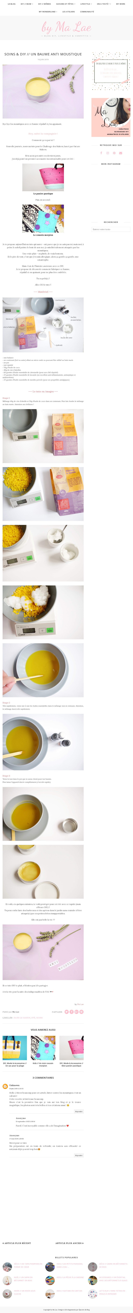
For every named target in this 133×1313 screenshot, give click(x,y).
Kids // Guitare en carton (69, 1291)
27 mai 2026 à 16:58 (16, 1139)
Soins (39, 1018)
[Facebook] (71, 1012)
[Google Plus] (76, 1012)
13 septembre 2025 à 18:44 (25, 1121)
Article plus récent (18, 1243)
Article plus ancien (68, 1243)
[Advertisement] (43, 1220)
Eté (33, 1018)
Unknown (14, 1085)
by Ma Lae (66, 26)
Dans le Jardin (22, 1018)
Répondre (78, 1111)
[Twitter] (67, 1012)
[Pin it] (81, 1012)
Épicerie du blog (84, 1310)
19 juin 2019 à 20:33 (16, 1088)
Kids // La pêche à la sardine (70, 1277)
